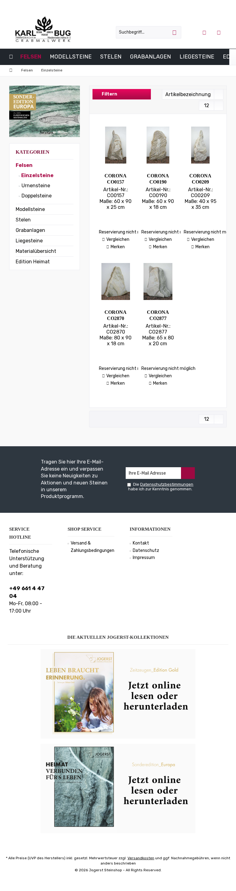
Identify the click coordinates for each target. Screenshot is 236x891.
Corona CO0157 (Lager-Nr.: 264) (115, 179)
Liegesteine (29, 241)
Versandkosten (141, 858)
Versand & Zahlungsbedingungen (92, 547)
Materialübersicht (36, 251)
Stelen (23, 220)
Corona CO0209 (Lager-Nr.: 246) (200, 179)
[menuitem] (219, 32)
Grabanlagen (30, 230)
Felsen (24, 165)
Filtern (109, 94)
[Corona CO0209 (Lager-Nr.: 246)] (200, 145)
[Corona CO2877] (158, 281)
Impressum (144, 557)
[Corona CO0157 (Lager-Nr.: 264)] (115, 145)
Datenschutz (146, 550)
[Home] (11, 57)
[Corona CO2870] (115, 281)
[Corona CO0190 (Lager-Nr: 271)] (158, 145)
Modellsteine (30, 209)
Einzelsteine (36, 175)
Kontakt (141, 543)
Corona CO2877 (158, 315)
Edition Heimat (33, 262)
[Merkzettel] (218, 32)
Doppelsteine (36, 196)
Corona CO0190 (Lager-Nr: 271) (158, 179)
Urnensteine (35, 185)
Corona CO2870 (115, 315)
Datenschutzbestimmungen (166, 484)
